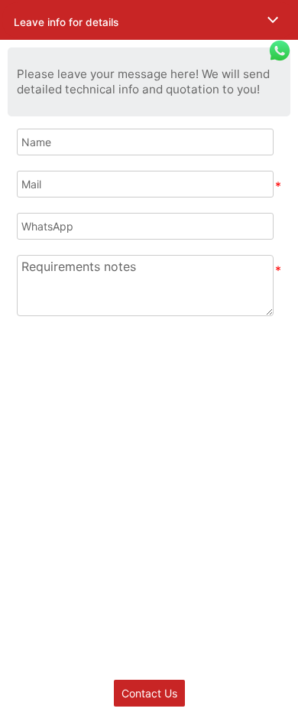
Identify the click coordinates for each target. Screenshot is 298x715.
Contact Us (149, 693)
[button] (149, 20)
